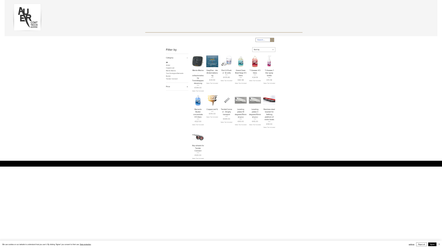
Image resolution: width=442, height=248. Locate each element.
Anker (168, 65)
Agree (432, 244)
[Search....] (272, 40)
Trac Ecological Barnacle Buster (174, 74)
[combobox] (263, 49)
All (167, 62)
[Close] (439, 244)
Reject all (421, 244)
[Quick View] (198, 61)
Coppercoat (170, 68)
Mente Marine (171, 71)
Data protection (85, 244)
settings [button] (411, 244)
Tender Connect (172, 79)
